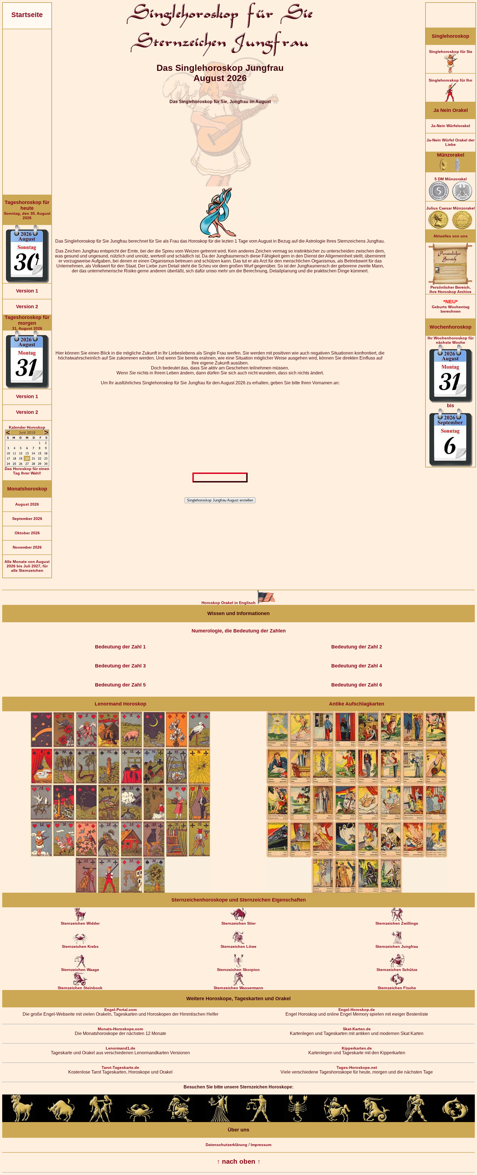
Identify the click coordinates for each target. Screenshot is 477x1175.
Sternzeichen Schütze (397, 969)
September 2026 (27, 518)
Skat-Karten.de (357, 1029)
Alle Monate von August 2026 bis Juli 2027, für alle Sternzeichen (27, 566)
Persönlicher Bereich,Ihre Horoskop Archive (450, 289)
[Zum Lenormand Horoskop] (120, 891)
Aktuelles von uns (450, 236)
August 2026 (27, 504)
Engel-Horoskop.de (356, 1009)
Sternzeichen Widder (80, 923)
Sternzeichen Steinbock (80, 988)
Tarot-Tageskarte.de (120, 1067)
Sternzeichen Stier (238, 923)
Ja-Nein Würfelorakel (450, 126)
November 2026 (27, 547)
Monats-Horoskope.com (120, 1029)
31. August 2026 (27, 323)
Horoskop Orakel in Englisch (229, 602)
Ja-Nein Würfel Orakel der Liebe (450, 142)
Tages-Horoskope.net (356, 1067)
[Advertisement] (27, 112)
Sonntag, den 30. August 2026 (27, 210)
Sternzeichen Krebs (80, 946)
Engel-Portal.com (120, 1009)
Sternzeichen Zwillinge (396, 923)
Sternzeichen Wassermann (238, 988)
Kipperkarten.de (357, 1048)
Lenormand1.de (120, 1048)
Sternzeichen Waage (80, 969)
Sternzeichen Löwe (238, 946)
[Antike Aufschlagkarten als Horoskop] (356, 891)
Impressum (261, 1144)
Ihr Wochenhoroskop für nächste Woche (451, 372)
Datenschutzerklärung (226, 1144)
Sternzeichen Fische (397, 988)
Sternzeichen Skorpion (238, 969)
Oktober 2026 (27, 533)
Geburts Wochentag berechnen (451, 306)
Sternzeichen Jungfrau (396, 946)
